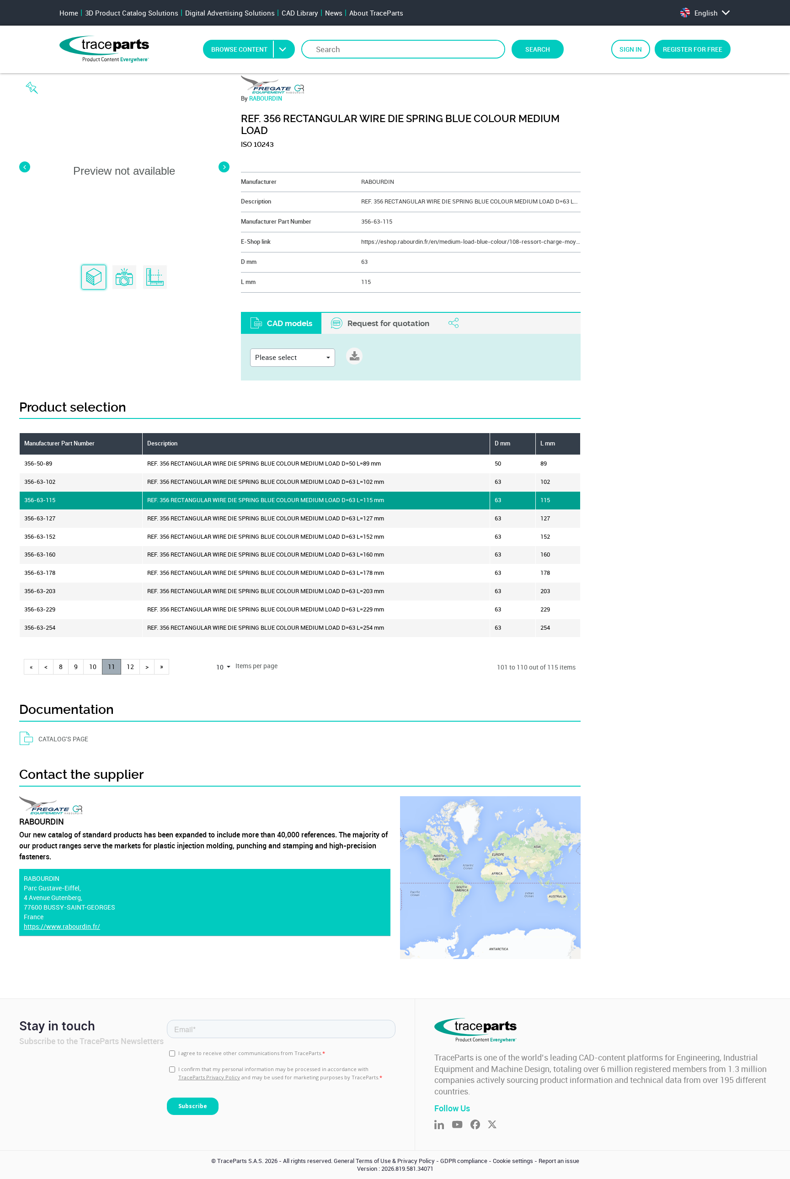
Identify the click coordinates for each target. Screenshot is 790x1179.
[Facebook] (479, 1125)
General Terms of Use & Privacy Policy (384, 1161)
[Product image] (124, 278)
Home (68, 12)
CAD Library (300, 12)
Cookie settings (513, 1161)
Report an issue (559, 1161)
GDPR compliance (463, 1161)
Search (537, 49)
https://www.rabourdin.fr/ (62, 926)
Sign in (630, 49)
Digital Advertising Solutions (230, 12)
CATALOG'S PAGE (63, 738)
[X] (496, 1125)
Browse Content (239, 49)
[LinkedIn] (443, 1125)
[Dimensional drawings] (155, 278)
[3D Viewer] (93, 278)
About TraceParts (376, 12)
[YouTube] (461, 1125)
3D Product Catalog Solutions (131, 12)
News (333, 12)
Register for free (692, 49)
